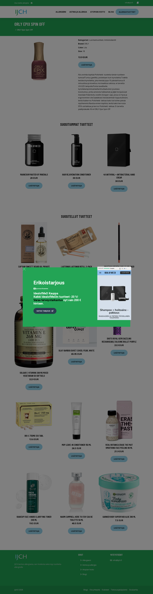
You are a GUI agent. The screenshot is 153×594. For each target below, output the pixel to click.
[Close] (24, 268)
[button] (44, 311)
